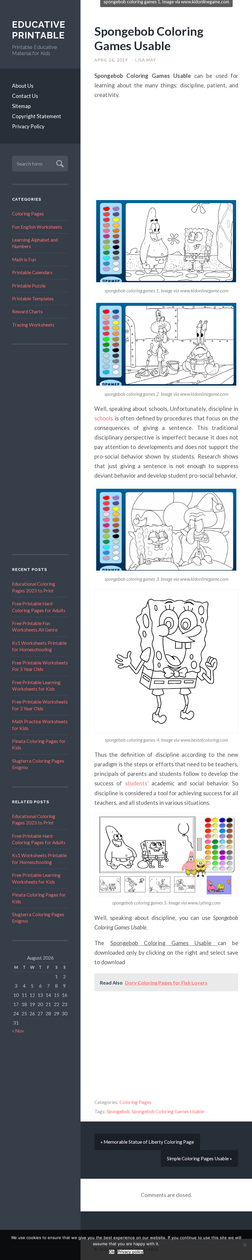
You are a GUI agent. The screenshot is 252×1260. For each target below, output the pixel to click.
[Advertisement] (40, 449)
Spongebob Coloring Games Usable (148, 38)
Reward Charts (27, 311)
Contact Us (25, 96)
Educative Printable (38, 30)
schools (103, 418)
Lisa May (145, 60)
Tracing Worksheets (33, 324)
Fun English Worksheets (37, 227)
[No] (244, 1245)
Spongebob (118, 1111)
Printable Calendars (32, 272)
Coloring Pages (28, 213)
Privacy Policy (28, 126)
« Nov (18, 1030)
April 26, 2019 (111, 60)
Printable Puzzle (28, 285)
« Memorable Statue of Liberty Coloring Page (147, 1142)
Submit (59, 163)
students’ (137, 783)
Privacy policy (130, 1252)
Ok (111, 1252)
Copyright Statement (36, 116)
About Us (22, 85)
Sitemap (21, 106)
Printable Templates (33, 298)
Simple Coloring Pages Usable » (199, 1158)
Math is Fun (24, 259)
